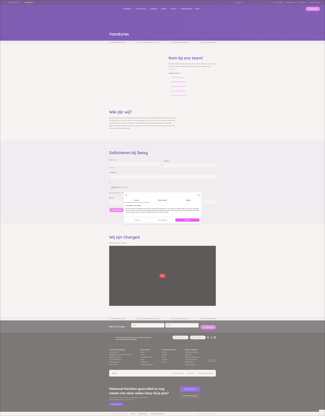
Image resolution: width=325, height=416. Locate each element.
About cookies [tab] (162, 200)
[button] (198, 195)
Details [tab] (188, 200)
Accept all (187, 220)
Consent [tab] (136, 200)
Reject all (137, 220)
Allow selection (162, 220)
